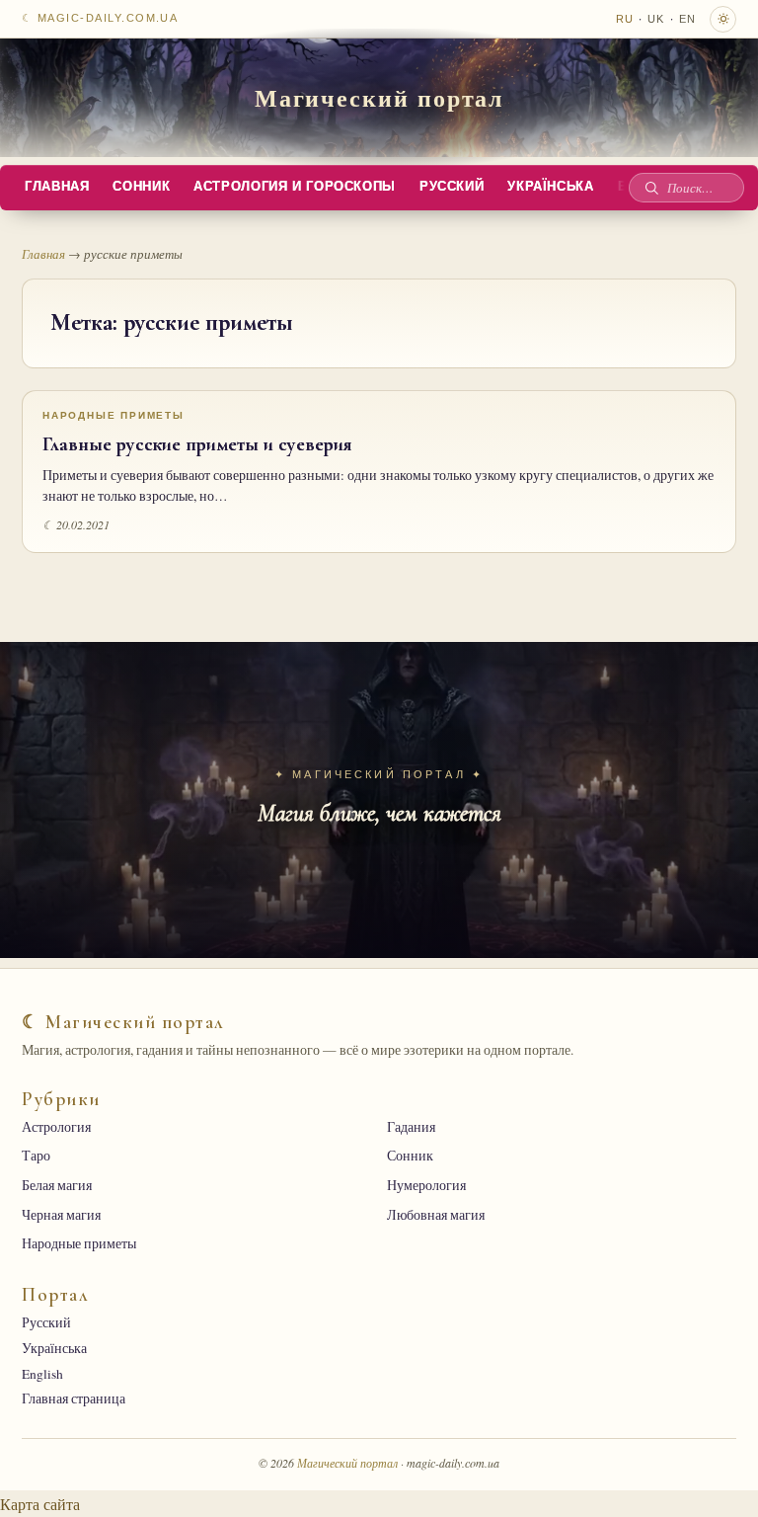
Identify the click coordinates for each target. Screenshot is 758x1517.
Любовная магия (436, 1215)
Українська (550, 187)
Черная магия (61, 1215)
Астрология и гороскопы (294, 187)
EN (687, 19)
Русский (451, 187)
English (42, 1374)
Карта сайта (40, 1503)
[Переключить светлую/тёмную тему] (723, 19)
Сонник (141, 187)
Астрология (56, 1127)
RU (625, 19)
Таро (36, 1155)
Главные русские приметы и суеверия (197, 444)
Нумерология (426, 1185)
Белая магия (57, 1185)
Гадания (411, 1127)
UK (655, 19)
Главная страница (73, 1398)
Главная (57, 187)
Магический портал (379, 97)
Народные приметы (113, 415)
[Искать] (651, 188)
